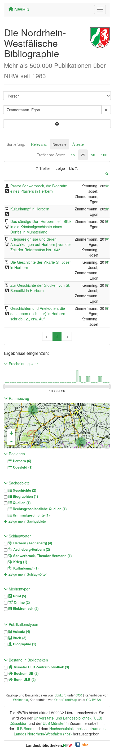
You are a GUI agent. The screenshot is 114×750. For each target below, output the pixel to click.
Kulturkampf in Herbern (29, 208)
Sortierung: (16, 144)
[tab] (16, 144)
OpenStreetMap (65, 699)
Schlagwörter (19, 536)
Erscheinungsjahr (23, 363)
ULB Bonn (23, 728)
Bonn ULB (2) (24, 679)
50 (93, 154)
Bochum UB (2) (25, 673)
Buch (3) (19, 638)
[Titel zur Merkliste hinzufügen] (107, 185)
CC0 (79, 695)
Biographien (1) (25, 496)
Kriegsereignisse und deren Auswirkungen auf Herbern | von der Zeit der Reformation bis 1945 (40, 244)
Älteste (78, 144)
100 (104, 154)
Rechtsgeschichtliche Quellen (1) (39, 508)
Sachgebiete (19, 483)
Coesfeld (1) (22, 467)
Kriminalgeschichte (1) (31, 515)
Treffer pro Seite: (51, 154)
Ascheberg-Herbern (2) (31, 549)
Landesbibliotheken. (49, 745)
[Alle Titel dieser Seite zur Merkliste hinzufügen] (107, 173)
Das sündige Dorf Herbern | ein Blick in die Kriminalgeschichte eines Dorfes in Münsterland (40, 227)
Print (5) (19, 596)
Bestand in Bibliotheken (28, 660)
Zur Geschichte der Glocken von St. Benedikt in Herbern (40, 288)
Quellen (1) (21, 502)
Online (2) (21, 602)
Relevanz (39, 144)
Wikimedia (20, 699)
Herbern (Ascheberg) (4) (32, 543)
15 (73, 154)
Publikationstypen (23, 624)
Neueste (59, 144)
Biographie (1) (24, 644)
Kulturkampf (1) (25, 568)
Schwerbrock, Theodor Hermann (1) (42, 555)
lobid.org (60, 695)
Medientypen (19, 589)
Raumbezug (18, 398)
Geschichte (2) (24, 490)
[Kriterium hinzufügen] (57, 123)
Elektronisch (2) (25, 608)
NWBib (21, 9)
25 (83, 154)
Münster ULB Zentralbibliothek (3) (41, 667)
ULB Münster (54, 723)
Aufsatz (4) (21, 631)
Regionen (16, 453)
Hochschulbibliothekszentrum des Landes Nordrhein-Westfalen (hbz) (60, 731)
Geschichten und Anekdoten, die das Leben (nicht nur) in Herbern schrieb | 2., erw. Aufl (37, 313)
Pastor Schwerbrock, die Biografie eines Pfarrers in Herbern (38, 188)
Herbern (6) (21, 460)
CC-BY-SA (93, 699)
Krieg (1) (19, 561)
